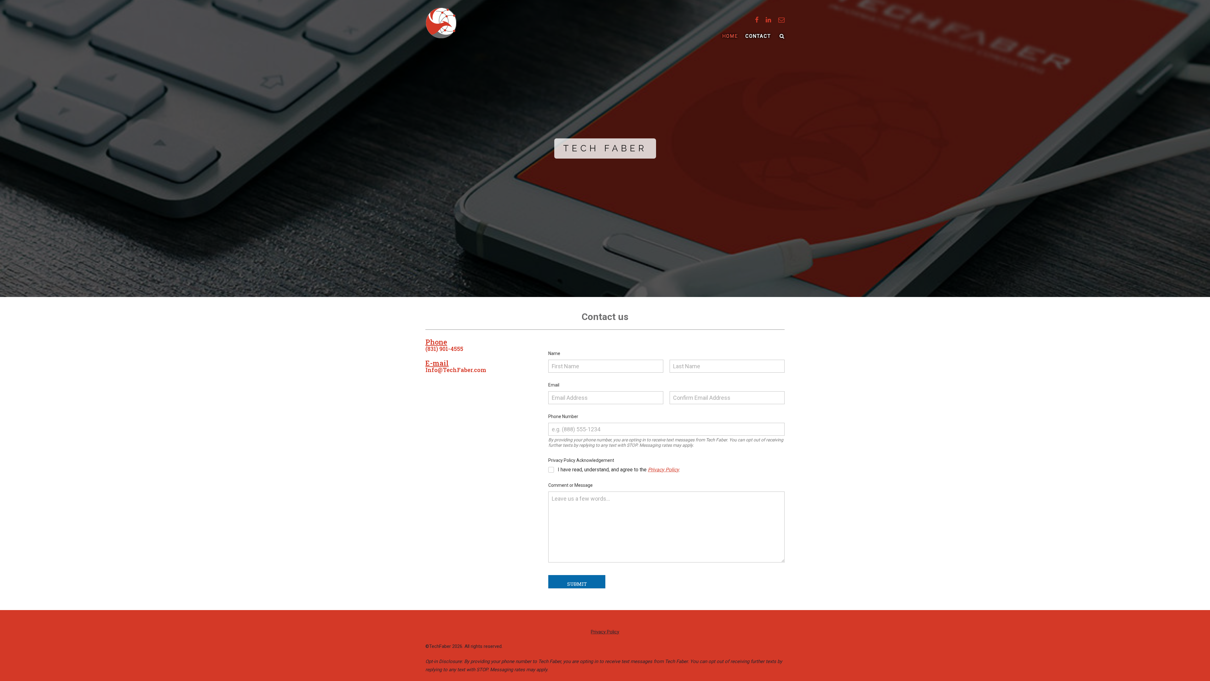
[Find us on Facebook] (756, 20)
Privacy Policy (663, 470)
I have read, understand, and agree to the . (619, 470)
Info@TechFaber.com (455, 370)
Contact (758, 36)
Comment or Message (572, 485)
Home (730, 36)
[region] (605, 148)
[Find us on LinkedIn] (768, 20)
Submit (577, 584)
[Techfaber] (441, 23)
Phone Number (564, 416)
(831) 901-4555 (444, 348)
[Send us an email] (781, 20)
